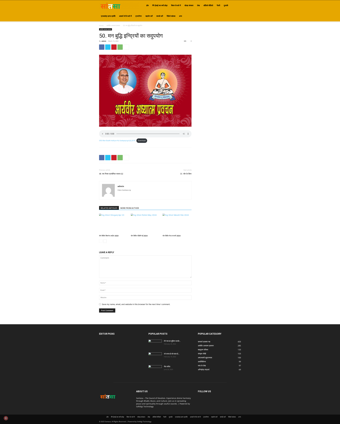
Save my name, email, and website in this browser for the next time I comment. (136, 304)
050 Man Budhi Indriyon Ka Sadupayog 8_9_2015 (117, 141)
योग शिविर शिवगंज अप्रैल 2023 (108, 236)
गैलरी (218, 5)
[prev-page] (100, 241)
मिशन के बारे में (176, 5)
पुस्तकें (226, 5)
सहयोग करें (149, 16)
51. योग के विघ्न (186, 174)
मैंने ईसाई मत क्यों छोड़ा (159, 5)
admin (103, 41)
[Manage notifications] (6, 418)
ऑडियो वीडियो (208, 5)
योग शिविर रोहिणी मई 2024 (139, 236)
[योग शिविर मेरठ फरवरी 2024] (177, 224)
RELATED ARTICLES (109, 208)
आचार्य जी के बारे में (125, 16)
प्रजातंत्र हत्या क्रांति (108, 16)
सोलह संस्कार (188, 5)
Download (142, 141)
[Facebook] (101, 47)
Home (101, 25)
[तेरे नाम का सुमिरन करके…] (155, 344)
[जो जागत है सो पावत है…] (155, 357)
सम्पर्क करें (159, 16)
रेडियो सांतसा (171, 16)
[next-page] (105, 241)
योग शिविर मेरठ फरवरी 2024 (171, 236)
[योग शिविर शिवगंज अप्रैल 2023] (113, 224)
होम (147, 5)
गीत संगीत (167, 366)
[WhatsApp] (120, 47)
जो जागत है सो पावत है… (171, 354)
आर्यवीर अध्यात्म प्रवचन (113, 25)
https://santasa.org (124, 190)
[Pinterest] (114, 47)
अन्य (180, 16)
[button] (238, 5)
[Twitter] (107, 47)
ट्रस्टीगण (138, 16)
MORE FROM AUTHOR (129, 208)
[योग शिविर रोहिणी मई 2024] (145, 224)
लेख (198, 5)
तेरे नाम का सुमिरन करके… (172, 341)
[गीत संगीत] (155, 370)
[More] (126, 47)
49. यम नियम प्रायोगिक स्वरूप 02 (111, 174)
